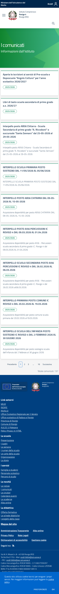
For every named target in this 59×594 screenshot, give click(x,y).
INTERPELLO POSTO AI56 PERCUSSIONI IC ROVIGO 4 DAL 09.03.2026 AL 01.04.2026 (25, 230)
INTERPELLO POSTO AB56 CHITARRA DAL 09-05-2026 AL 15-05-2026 (29, 199)
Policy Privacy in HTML (11, 430)
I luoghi (4, 443)
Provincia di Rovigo (9, 420)
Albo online (6, 502)
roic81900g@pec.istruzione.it (18, 560)
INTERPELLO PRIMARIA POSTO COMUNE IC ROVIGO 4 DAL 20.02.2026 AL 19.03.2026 (26, 302)
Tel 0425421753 (7, 557)
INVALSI (4, 410)
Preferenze (40, 589)
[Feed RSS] (13, 545)
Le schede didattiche (10, 515)
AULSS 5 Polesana (9, 427)
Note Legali (23, 535)
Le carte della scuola (10, 453)
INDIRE (4, 407)
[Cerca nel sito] (53, 24)
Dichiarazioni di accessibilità (14, 540)
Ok (53, 589)
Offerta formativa (9, 512)
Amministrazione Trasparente (15, 530)
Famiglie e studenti (9, 470)
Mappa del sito (9, 524)
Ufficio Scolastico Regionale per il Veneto (19, 414)
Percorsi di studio (8, 476)
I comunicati (6, 489)
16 (39, 364)
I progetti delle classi (10, 518)
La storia (5, 460)
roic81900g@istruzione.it (30, 557)
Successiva (47, 364)
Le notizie (5, 486)
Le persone (6, 447)
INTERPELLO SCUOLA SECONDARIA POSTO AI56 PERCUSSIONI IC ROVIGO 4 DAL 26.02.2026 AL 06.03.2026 (28, 266)
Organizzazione (8, 457)
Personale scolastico (10, 473)
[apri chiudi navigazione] (3, 15)
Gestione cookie (39, 540)
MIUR (3, 404)
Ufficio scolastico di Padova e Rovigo (17, 417)
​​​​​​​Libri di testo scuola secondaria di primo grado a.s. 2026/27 (28, 103)
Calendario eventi (9, 496)
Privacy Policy (7, 535)
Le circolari (5, 492)
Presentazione (7, 440)
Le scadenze (6, 499)
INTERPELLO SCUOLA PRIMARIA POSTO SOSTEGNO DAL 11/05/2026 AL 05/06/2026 (26, 169)
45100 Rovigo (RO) (26, 554)
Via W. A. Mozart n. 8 (9, 554)
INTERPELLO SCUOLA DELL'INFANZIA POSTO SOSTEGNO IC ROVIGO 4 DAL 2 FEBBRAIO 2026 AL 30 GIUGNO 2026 (29, 334)
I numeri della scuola (10, 450)
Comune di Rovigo (9, 424)
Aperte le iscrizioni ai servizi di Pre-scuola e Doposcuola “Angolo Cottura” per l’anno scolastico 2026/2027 (26, 78)
